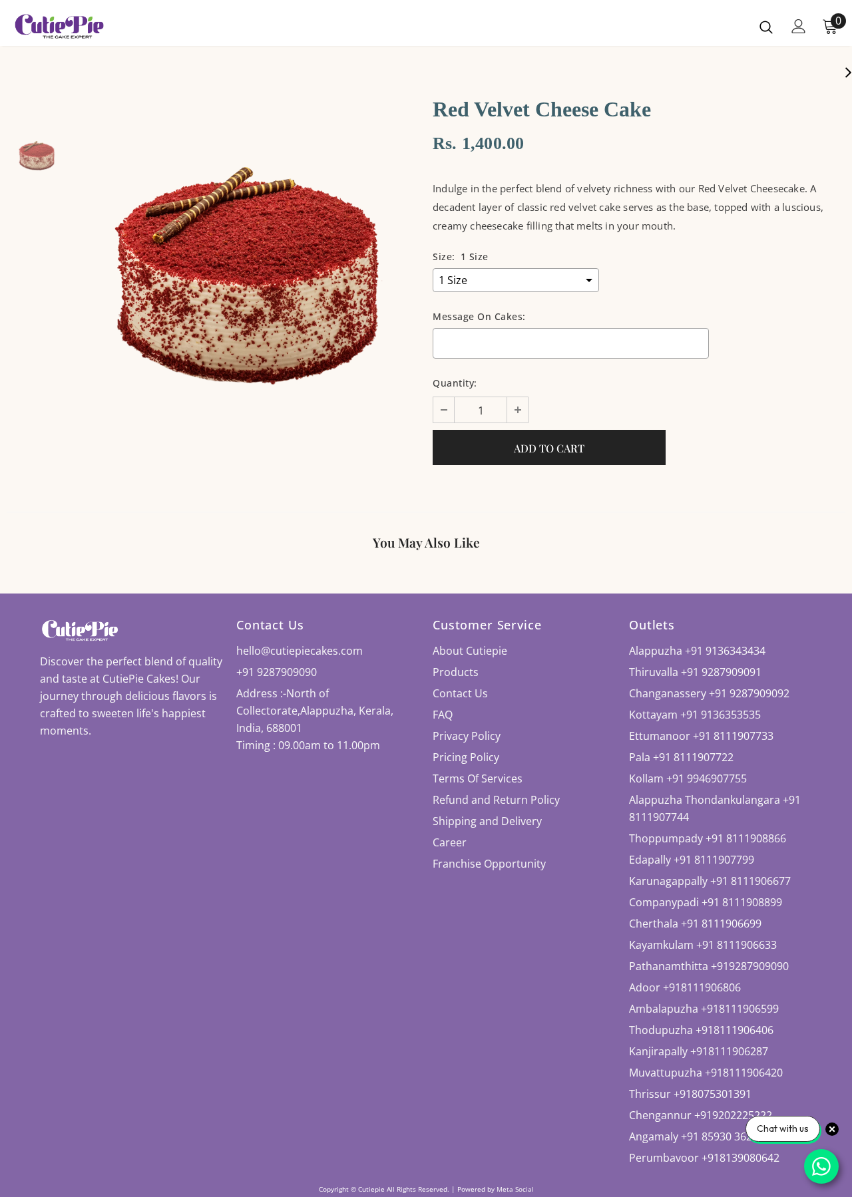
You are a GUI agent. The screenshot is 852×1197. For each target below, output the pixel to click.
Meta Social (515, 1189)
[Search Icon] (766, 26)
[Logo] (59, 26)
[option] (246, 275)
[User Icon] (798, 26)
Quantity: (455, 383)
